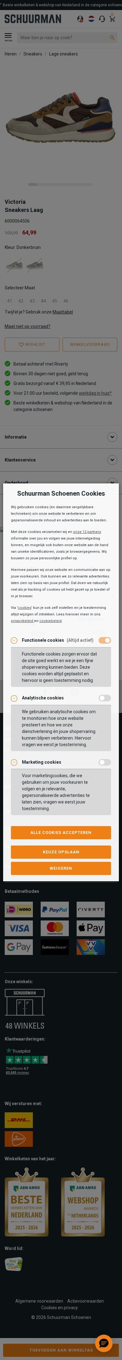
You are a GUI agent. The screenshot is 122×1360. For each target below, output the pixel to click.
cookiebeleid (50, 621)
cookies (24, 608)
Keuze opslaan (61, 852)
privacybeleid (22, 621)
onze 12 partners (87, 532)
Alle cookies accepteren (61, 832)
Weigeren (61, 868)
